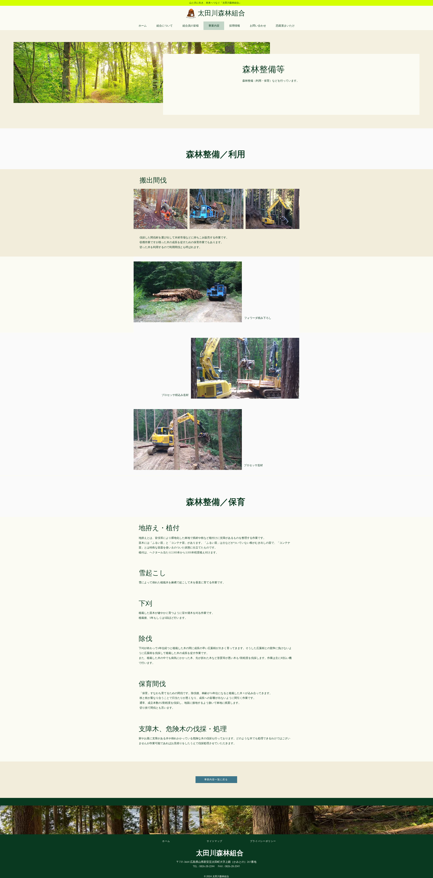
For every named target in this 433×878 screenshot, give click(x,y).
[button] (237, 318)
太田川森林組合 (221, 13)
